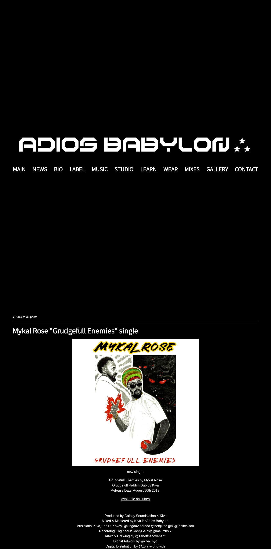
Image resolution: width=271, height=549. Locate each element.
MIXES (192, 169)
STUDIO (124, 169)
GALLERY (217, 169)
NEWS (39, 169)
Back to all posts (26, 316)
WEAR (170, 169)
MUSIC (100, 169)
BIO (58, 169)
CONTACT (246, 169)
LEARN (148, 169)
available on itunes (135, 499)
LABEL (77, 169)
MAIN (19, 169)
